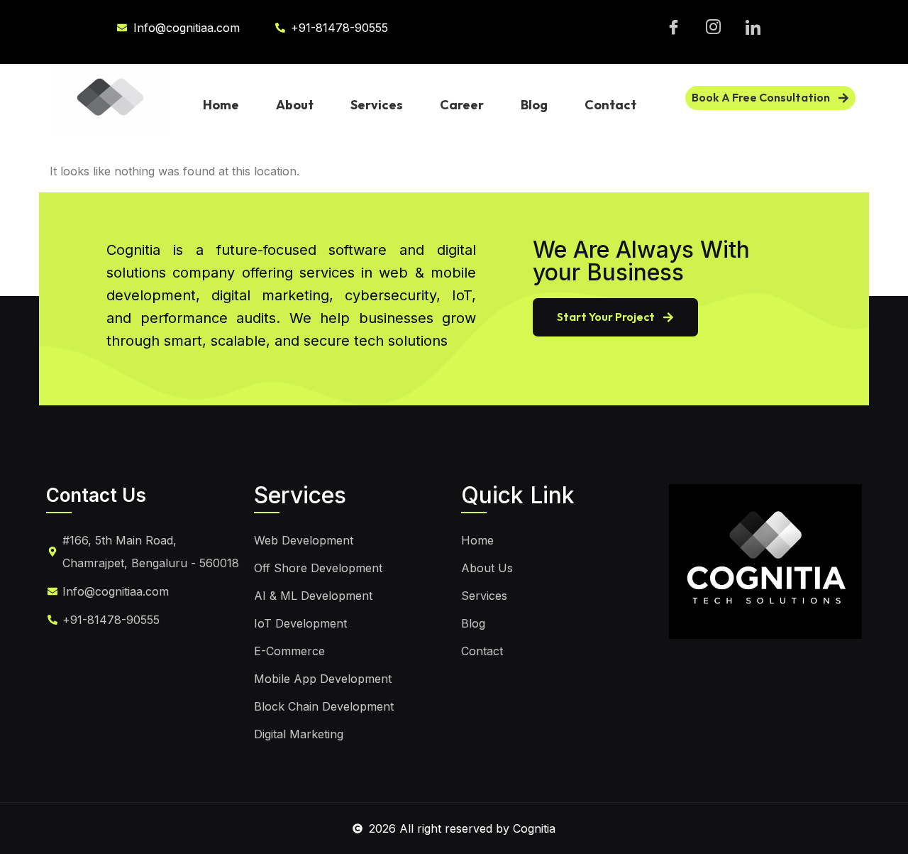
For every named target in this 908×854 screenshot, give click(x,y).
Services (376, 105)
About (295, 105)
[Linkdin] (753, 28)
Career (462, 105)
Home (221, 105)
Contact (610, 105)
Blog (534, 105)
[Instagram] (713, 28)
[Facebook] (673, 28)
